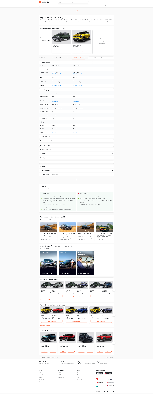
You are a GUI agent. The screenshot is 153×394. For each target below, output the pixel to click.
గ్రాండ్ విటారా (104, 291)
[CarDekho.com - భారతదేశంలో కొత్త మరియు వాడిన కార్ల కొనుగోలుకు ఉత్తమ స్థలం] (44, 2)
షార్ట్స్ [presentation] (41, 248)
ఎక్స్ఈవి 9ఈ (63, 351)
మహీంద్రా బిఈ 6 (63, 345)
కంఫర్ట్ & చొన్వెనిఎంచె (41, 57)
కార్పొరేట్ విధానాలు (41, 379)
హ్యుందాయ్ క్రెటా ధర (58, 21)
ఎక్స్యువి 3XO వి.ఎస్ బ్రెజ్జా (52, 321)
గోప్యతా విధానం (41, 377)
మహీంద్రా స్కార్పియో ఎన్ (45, 345)
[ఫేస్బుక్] (102, 391)
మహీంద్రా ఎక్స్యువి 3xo (77, 45)
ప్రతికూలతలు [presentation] (49, 188)
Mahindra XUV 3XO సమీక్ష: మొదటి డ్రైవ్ (104, 233)
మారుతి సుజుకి (104, 290)
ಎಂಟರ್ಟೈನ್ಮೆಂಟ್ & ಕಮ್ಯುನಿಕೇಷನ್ (78, 57)
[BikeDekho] (99, 378)
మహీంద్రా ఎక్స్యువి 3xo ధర (89, 21)
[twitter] (104, 391)
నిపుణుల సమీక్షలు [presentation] (43, 219)
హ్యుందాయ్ (79, 290)
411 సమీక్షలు (79, 81)
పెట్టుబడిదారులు (41, 381)
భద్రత (56, 57)
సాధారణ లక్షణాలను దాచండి (46, 37)
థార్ (89, 351)
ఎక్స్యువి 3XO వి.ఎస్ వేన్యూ (101, 321)
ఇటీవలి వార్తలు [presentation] (50, 219)
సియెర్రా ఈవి (71, 351)
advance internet (67, 57)
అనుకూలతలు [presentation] (42, 188)
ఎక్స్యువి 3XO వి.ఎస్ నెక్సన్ (76, 321)
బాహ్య (52, 57)
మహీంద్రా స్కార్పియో (81, 345)
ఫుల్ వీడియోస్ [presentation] (46, 248)
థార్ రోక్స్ (44, 351)
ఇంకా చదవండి (110, 23)
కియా (53, 290)
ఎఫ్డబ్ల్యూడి (54, 132)
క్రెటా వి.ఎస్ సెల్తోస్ (52, 295)
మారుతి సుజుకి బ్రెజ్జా (100, 345)
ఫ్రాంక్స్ (108, 351)
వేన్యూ (78, 291)
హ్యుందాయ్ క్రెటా (56, 45)
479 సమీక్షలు (58, 81)
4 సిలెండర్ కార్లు (55, 101)
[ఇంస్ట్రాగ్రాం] (110, 391)
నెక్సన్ (78, 316)
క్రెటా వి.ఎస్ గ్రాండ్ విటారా (101, 295)
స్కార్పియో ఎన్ (81, 351)
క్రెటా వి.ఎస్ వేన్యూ (76, 295)
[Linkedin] (113, 391)
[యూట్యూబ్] (107, 391)
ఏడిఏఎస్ (60, 57)
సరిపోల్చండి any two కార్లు (44, 299)
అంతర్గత (48, 57)
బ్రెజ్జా (53, 316)
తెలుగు (101, 1)
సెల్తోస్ (53, 291)
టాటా (78, 315)
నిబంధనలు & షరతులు (42, 375)
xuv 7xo (52, 351)
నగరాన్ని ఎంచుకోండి (110, 5)
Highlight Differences (45, 40)
